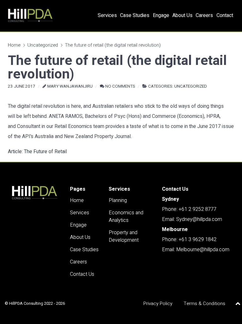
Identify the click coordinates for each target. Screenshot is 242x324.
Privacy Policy (157, 303)
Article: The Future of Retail (37, 151)
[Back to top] (238, 303)
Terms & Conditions (204, 303)
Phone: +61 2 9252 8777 (189, 209)
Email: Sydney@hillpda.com (192, 219)
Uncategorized (42, 45)
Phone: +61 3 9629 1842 (189, 239)
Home (14, 45)
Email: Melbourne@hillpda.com (195, 249)
